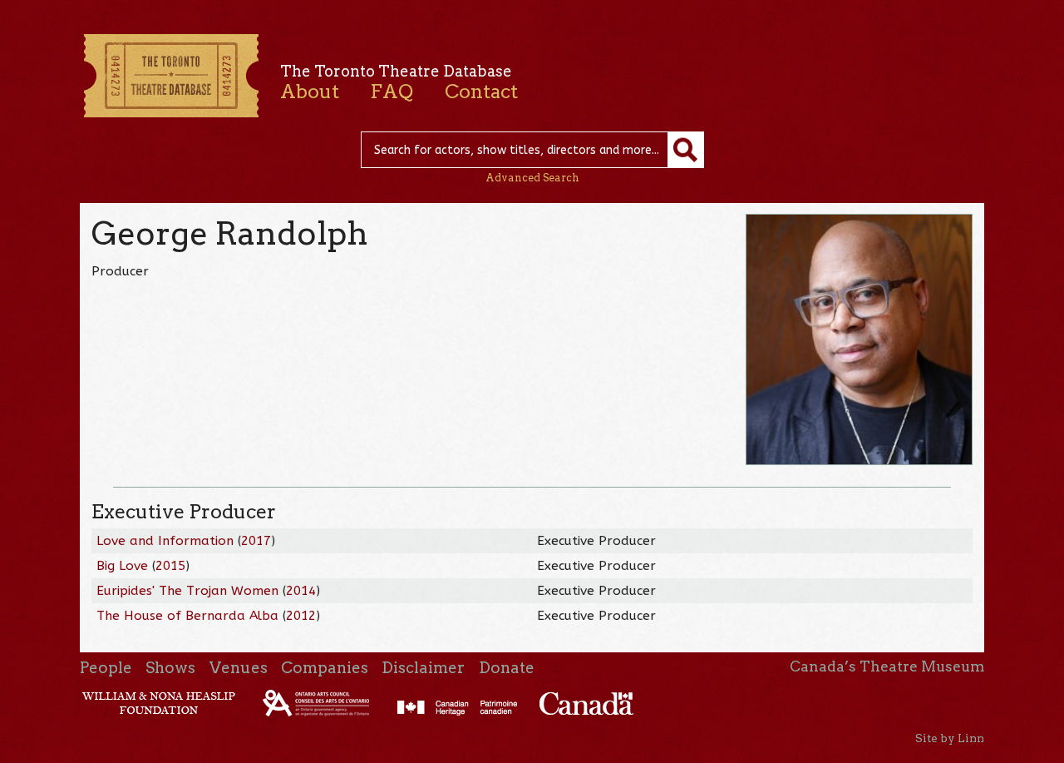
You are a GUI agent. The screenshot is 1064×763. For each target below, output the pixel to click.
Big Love (122, 565)
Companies (324, 667)
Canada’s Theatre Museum (887, 666)
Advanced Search (532, 177)
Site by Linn (949, 738)
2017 (256, 540)
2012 (301, 615)
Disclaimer (423, 667)
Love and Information (165, 540)
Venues (238, 667)
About (309, 91)
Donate (506, 667)
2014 (301, 590)
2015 (170, 565)
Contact (481, 91)
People (106, 667)
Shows (170, 667)
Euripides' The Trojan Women (189, 590)
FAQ (391, 91)
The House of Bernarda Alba (187, 615)
